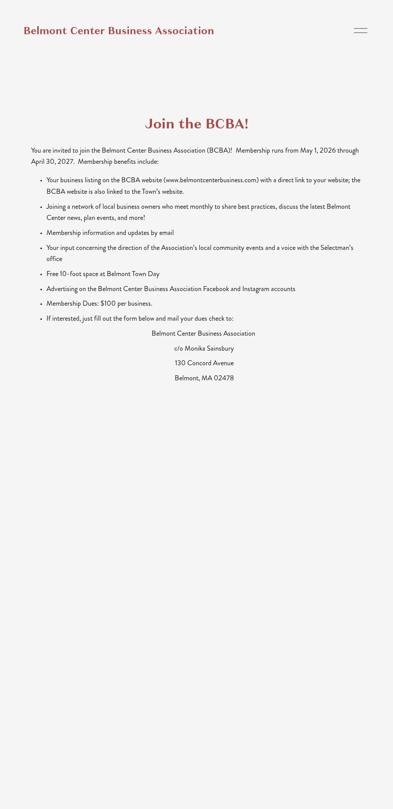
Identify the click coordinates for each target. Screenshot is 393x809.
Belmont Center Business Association (118, 30)
